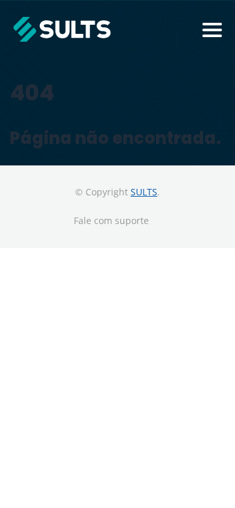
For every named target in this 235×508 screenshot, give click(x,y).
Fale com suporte (111, 220)
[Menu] (212, 30)
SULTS (144, 192)
